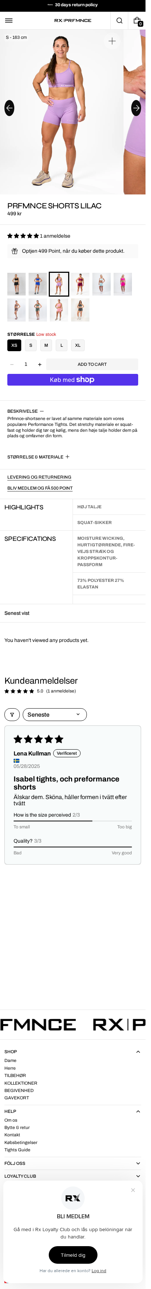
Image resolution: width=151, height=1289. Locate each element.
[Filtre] (12, 714)
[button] (9, 20)
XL (78, 345)
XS (14, 345)
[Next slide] (136, 108)
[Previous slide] (9, 108)
